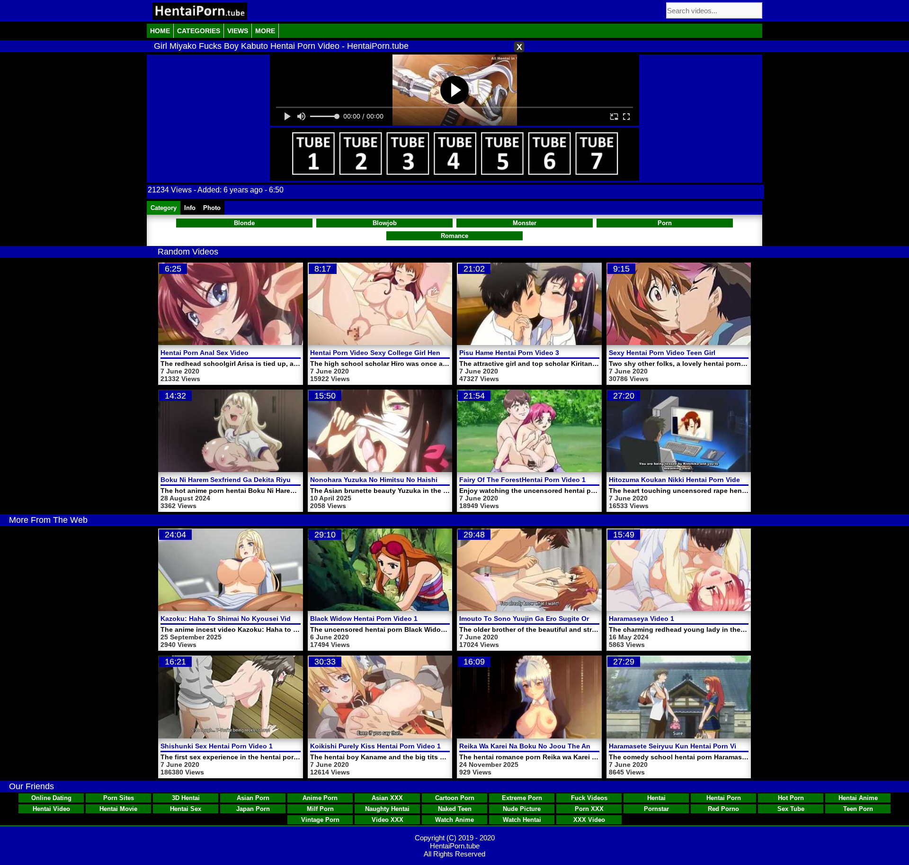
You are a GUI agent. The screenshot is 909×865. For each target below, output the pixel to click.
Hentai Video (51, 808)
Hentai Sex (185, 808)
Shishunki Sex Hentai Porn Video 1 (216, 746)
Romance (454, 235)
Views (237, 31)
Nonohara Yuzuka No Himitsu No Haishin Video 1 (389, 479)
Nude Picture (522, 808)
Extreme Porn (522, 797)
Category (164, 207)
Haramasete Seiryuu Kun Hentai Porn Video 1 (681, 746)
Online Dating (51, 797)
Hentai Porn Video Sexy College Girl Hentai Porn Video (398, 352)
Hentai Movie (118, 808)
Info (190, 207)
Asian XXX (387, 797)
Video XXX (387, 819)
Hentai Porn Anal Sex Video (204, 352)
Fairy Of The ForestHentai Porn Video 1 (522, 479)
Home (160, 31)
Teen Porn (858, 808)
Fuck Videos (589, 797)
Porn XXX (589, 808)
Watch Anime (454, 819)
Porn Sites (118, 797)
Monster (524, 223)
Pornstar (656, 808)
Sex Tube (790, 808)
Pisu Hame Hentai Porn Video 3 (509, 352)
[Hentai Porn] (199, 11)
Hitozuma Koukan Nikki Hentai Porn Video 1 (679, 479)
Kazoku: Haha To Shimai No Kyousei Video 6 (232, 618)
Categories (198, 31)
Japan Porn (253, 808)
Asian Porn (253, 797)
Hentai (656, 797)
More (265, 31)
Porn (665, 223)
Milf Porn (320, 808)
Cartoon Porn (454, 797)
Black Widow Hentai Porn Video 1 (364, 618)
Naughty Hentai (387, 808)
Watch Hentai (522, 819)
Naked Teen (455, 808)
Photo (212, 207)
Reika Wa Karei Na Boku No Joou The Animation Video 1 (550, 746)
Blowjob (385, 223)
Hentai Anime (858, 797)
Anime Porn (320, 797)
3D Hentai (186, 797)
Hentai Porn (723, 797)
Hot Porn (791, 797)
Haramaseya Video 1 (641, 618)
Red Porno (723, 808)
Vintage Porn (320, 819)
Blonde (244, 223)
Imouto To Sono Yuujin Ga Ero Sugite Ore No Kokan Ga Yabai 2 (560, 618)
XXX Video (589, 819)
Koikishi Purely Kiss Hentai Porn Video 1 (375, 746)
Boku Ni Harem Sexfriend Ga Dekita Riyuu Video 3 (240, 479)
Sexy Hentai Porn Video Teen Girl (662, 352)
